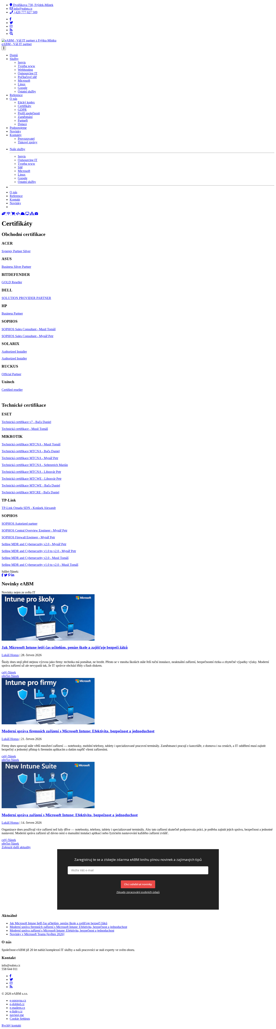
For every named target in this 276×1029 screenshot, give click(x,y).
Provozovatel (26, 138)
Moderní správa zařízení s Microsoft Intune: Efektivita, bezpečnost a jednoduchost (62, 930)
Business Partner (12, 313)
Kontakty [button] (16, 135)
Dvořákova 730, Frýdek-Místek (32, 5)
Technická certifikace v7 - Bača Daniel (26, 422)
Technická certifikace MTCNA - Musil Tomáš (31, 444)
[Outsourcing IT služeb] (27, 213)
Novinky (15, 131)
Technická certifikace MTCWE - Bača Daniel (31, 485)
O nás (13, 192)
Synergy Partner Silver (16, 251)
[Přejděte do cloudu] (23, 213)
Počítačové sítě (27, 77)
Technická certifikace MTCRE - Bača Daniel (30, 492)
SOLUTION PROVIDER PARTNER (26, 298)
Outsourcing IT (27, 73)
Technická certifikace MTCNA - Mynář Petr (30, 458)
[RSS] (11, 30)
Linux (21, 84)
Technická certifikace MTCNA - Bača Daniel (31, 451)
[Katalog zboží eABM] (13, 213)
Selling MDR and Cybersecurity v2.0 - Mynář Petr (34, 544)
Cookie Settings (20, 1018)
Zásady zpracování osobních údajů (138, 892)
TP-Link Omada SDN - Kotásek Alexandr (29, 508)
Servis (22, 62)
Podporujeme (18, 127)
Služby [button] (14, 58)
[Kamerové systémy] (36, 213)
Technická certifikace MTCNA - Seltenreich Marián (35, 465)
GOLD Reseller (12, 282)
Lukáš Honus (10, 655)
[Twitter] (11, 22)
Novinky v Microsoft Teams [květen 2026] (37, 934)
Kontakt (15, 199)
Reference (16, 95)
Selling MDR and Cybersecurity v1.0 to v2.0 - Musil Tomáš (40, 564)
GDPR (22, 109)
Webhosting (25, 69)
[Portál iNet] (8, 213)
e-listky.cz (16, 1011)
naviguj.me (17, 1015)
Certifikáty (24, 106)
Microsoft (24, 80)
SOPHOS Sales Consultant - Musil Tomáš (29, 329)
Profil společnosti (29, 113)
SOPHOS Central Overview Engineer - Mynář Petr (34, 530)
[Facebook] (10, 19)
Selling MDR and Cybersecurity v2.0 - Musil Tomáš (35, 558)
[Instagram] (11, 26)
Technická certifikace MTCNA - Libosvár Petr (31, 471)
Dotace (22, 124)
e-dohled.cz (17, 1004)
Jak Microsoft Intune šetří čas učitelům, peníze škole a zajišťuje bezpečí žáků (58, 923)
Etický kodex (26, 102)
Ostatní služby (27, 91)
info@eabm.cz (22, 8)
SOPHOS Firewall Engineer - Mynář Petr (28, 537)
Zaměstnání (25, 117)
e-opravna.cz (18, 1000)
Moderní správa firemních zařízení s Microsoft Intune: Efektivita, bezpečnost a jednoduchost (68, 927)
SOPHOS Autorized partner (19, 523)
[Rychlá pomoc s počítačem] (4, 213)
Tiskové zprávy (27, 142)
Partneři (23, 120)
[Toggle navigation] (4, 48)
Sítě (20, 167)
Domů (14, 55)
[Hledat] (11, 33)
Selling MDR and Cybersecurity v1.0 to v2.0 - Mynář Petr (39, 551)
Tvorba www (26, 66)
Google (22, 88)
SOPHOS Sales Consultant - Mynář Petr (27, 336)
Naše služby (17, 149)
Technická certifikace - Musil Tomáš (25, 429)
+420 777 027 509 (25, 12)
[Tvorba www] (18, 213)
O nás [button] (13, 98)
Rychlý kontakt (11, 1025)
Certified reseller (12, 389)
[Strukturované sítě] (32, 213)
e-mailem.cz (17, 1007)
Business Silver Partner (16, 266)
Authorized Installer (14, 351)
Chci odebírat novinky (138, 884)
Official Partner (11, 374)
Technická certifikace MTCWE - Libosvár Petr (31, 478)
